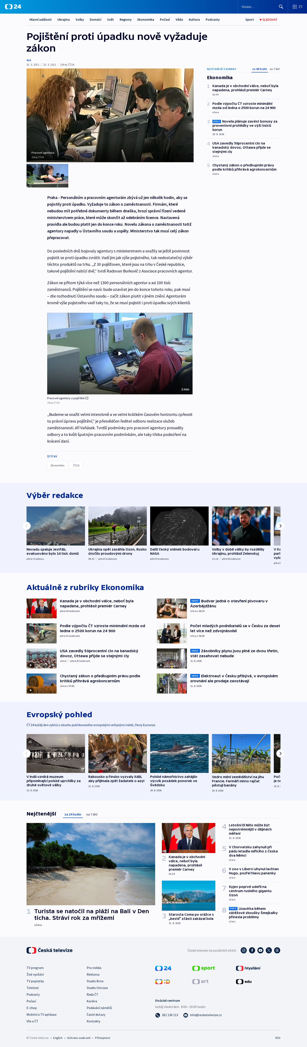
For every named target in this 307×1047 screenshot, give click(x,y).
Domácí (95, 19)
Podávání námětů (99, 1008)
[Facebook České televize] (252, 950)
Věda (179, 19)
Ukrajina (63, 19)
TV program (35, 968)
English (57, 1038)
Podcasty (213, 19)
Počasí (165, 19)
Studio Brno (95, 981)
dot (29, 60)
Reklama (93, 974)
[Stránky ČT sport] (203, 968)
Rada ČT (92, 994)
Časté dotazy (96, 1014)
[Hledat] (281, 6)
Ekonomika (145, 19)
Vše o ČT (32, 1021)
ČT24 (76, 465)
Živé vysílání (35, 974)
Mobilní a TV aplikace (42, 1014)
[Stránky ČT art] (200, 981)
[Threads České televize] (277, 950)
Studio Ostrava (97, 988)
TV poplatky (35, 981)
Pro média (94, 968)
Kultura (194, 19)
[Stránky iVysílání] (248, 968)
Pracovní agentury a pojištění (66, 398)
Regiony (126, 19)
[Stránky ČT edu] (243, 981)
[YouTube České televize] (260, 950)
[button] (120, 354)
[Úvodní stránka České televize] (50, 950)
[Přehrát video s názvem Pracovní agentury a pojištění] (119, 353)
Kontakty (93, 1021)
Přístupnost (102, 1038)
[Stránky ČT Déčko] (162, 981)
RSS (277, 1038)
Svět (110, 19)
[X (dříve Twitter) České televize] (268, 950)
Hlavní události (40, 19)
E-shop (32, 1008)
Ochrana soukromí (78, 1038)
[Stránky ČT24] (163, 968)
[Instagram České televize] (243, 950)
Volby (80, 19)
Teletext (33, 988)
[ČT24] (13, 6)
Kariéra (92, 1001)
